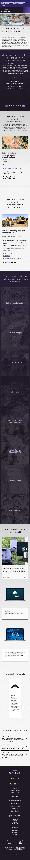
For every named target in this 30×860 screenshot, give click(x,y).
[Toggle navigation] (26, 10)
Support (15, 829)
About (15, 834)
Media (15, 836)
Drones (15, 820)
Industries (15, 827)
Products (15, 819)
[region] (15, 90)
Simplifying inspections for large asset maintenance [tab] (13, 177)
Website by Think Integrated (15, 854)
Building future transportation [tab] (12, 168)
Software (15, 823)
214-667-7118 (17, 803)
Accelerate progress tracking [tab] (12, 258)
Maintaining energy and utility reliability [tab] (12, 172)
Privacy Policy (15, 792)
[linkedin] (19, 784)
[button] (9, 106)
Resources (15, 830)
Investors (15, 832)
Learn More (14, 716)
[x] (15, 784)
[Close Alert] (28, 2)
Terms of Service (15, 790)
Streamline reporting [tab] (9, 262)
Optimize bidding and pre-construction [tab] (11, 254)
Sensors (15, 822)
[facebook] (10, 784)
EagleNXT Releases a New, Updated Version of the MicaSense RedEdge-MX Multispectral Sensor (13, 3)
